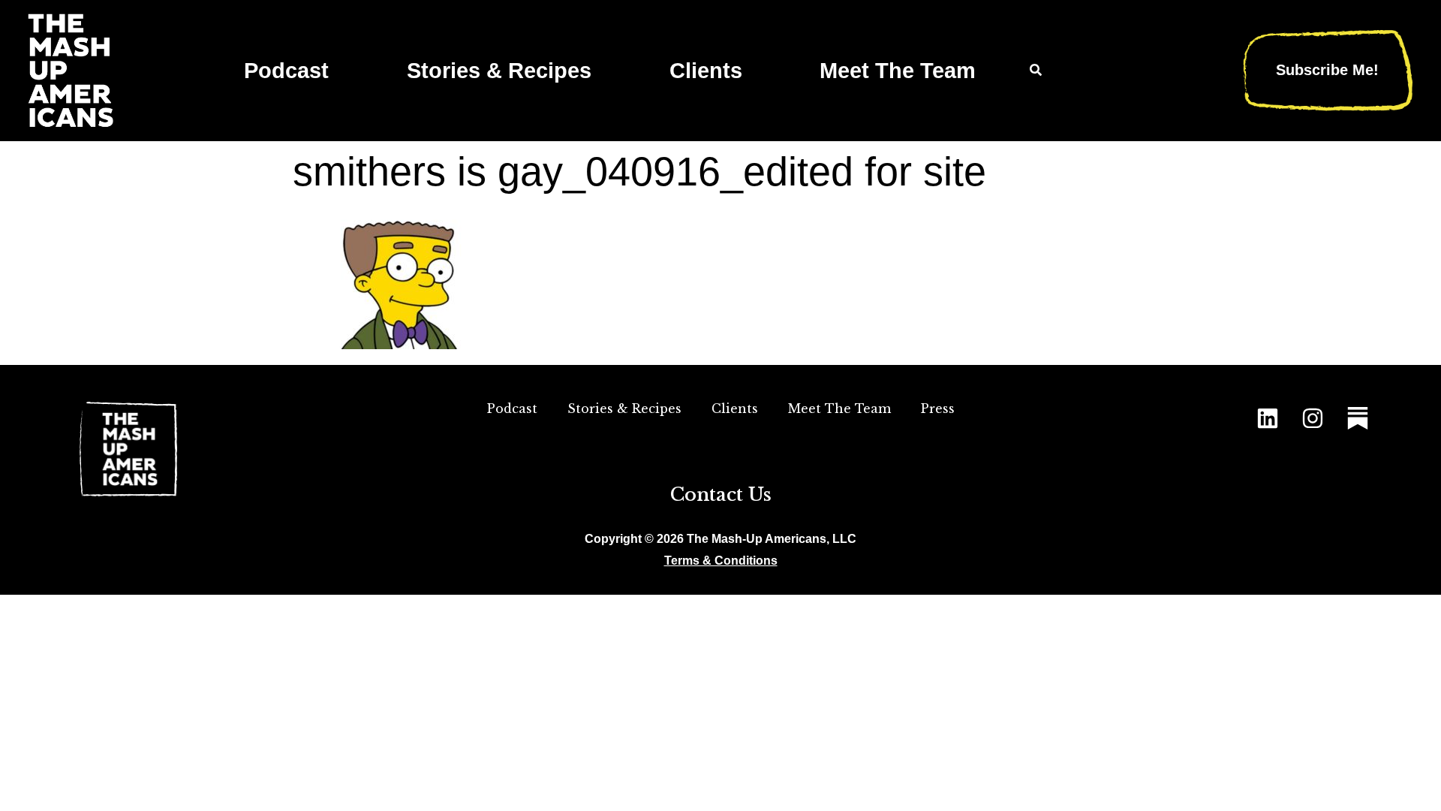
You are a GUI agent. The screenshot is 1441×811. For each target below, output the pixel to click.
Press (938, 408)
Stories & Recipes (499, 71)
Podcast (286, 71)
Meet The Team (898, 71)
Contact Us (721, 494)
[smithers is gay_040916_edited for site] (405, 344)
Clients (705, 71)
